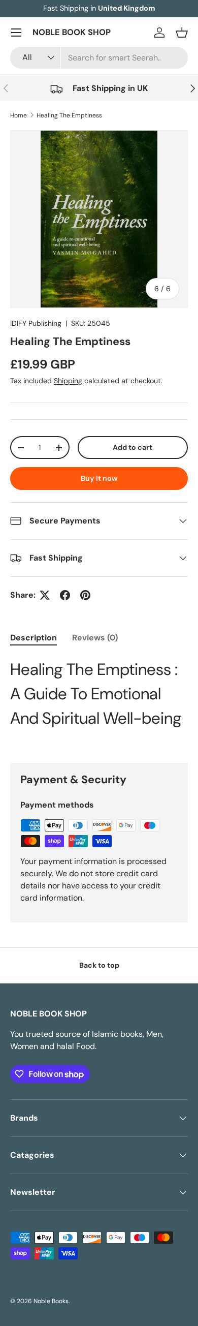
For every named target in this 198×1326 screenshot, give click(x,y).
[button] (182, 32)
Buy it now (99, 478)
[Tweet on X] (45, 595)
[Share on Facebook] (65, 595)
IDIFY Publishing (35, 323)
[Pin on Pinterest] (85, 595)
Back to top (99, 965)
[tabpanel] (99, 693)
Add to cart (132, 447)
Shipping (68, 380)
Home (18, 115)
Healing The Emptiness (69, 115)
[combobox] (99, 58)
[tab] (33, 637)
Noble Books (51, 1301)
